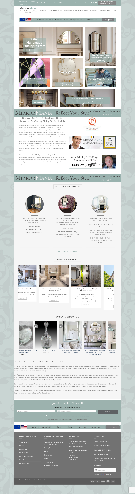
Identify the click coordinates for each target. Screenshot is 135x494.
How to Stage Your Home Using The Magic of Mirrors (36, 290)
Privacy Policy (48, 462)
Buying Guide (85, 2)
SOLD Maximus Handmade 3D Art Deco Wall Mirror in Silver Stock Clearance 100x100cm (49, 352)
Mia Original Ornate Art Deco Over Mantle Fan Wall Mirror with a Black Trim (73, 352)
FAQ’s (46, 451)
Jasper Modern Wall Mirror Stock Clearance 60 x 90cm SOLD (24, 351)
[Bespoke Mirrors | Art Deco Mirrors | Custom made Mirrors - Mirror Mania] (28, 10)
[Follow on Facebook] (91, 2)
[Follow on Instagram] (93, 2)
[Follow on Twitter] (95, 2)
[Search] (115, 10)
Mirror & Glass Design (80, 10)
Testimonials (69, 2)
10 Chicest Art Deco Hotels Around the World (100, 290)
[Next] (113, 288)
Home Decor (93, 10)
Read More (36, 304)
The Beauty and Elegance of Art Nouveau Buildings (68, 290)
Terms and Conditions (51, 465)
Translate (108, 474)
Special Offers (105, 10)
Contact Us (33, 1)
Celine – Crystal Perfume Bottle (98, 351)
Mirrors (43, 10)
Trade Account (23, 442)
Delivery (77, 2)
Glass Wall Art (54, 10)
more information (84, 416)
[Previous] (19, 288)
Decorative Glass (66, 10)
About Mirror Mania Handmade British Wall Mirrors (50, 2)
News (46, 458)
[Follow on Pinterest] (96, 2)
